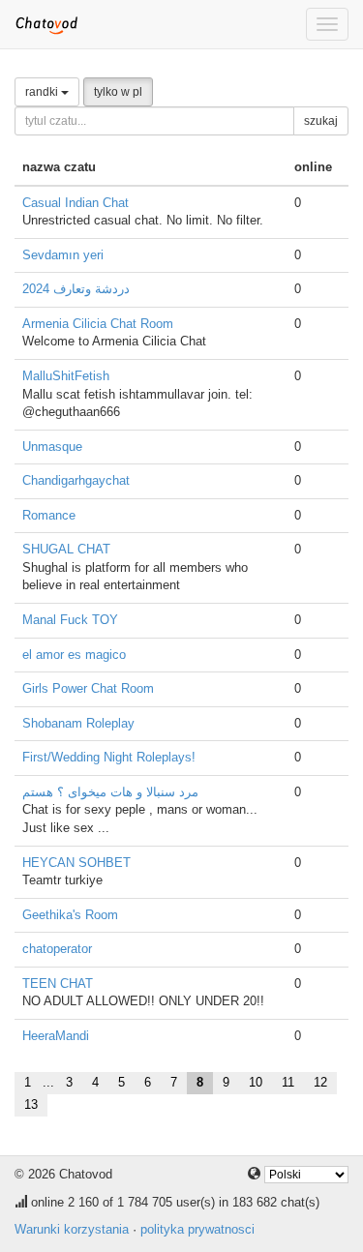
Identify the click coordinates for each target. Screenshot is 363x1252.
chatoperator (57, 948)
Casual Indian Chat (75, 202)
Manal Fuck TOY (70, 619)
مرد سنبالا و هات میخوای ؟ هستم (110, 792)
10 (255, 1082)
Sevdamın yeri (63, 255)
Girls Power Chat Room (88, 688)
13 (31, 1104)
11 (288, 1082)
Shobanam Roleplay (78, 723)
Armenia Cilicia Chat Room (97, 323)
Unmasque (52, 446)
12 (320, 1082)
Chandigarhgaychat (76, 480)
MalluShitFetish (65, 376)
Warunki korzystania (72, 1229)
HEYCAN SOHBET (76, 862)
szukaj (321, 121)
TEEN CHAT (57, 983)
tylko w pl (118, 92)
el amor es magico (74, 654)
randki (43, 92)
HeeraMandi (55, 1035)
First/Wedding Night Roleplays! (109, 757)
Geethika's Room (70, 915)
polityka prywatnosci (197, 1229)
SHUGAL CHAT (66, 549)
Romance (49, 515)
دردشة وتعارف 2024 (76, 289)
